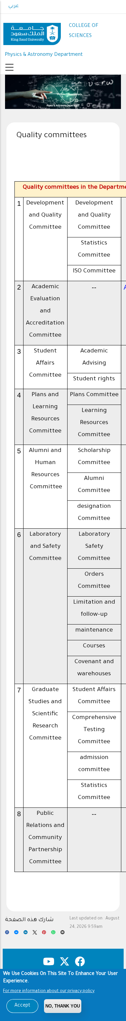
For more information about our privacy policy (48, 991)
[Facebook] (7, 934)
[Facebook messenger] (16, 934)
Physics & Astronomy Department (44, 55)
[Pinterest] (44, 934)
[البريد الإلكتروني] (62, 934)
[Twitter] (35, 934)
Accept (22, 1006)
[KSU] (32, 31)
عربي (13, 6)
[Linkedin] (26, 934)
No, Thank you (62, 1006)
